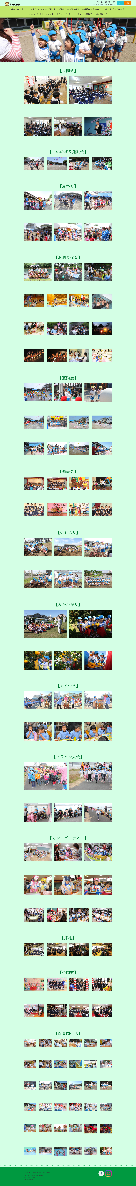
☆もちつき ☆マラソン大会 (41, 14)
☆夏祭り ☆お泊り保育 (68, 9)
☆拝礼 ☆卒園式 (84, 14)
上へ (120, 3)
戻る (127, 3)
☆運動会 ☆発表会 (90, 9)
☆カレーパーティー (66, 14)
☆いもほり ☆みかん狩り (113, 9)
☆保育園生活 (101, 14)
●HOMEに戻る (18, 9)
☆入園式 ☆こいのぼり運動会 (41, 9)
